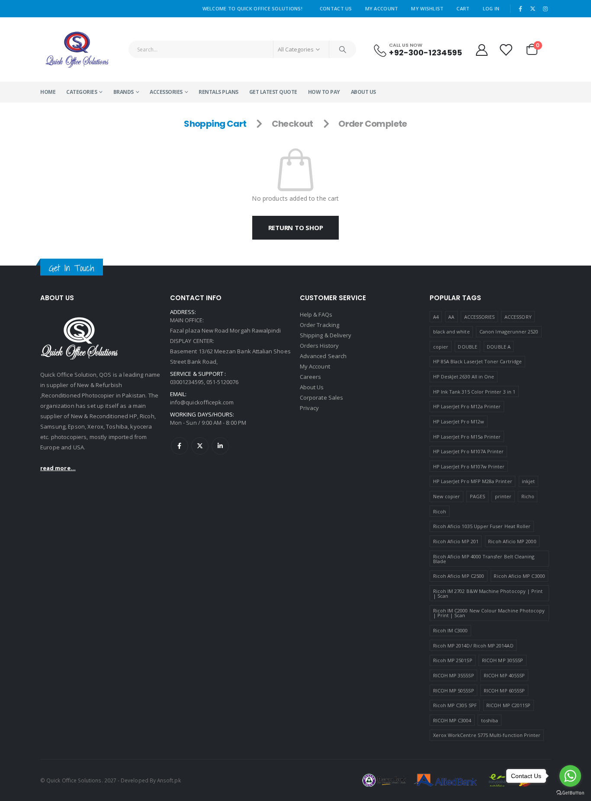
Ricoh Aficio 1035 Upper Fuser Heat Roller (482, 526)
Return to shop (295, 227)
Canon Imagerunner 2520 (508, 331)
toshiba (489, 720)
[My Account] (481, 49)
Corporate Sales (321, 397)
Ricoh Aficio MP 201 (456, 541)
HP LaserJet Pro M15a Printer (467, 436)
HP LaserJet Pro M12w (458, 421)
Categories (81, 92)
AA (451, 317)
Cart (462, 8)
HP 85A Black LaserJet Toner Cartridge (477, 361)
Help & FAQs (316, 314)
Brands (123, 92)
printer (503, 496)
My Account (381, 8)
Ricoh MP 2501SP (452, 660)
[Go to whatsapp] (570, 776)
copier (440, 346)
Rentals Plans (218, 92)
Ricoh (439, 511)
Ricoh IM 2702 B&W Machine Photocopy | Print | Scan (488, 593)
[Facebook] (520, 8)
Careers (310, 377)
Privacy (309, 408)
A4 (436, 317)
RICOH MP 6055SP (504, 690)
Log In (491, 8)
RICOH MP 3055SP (502, 660)
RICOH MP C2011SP (508, 705)
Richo (527, 496)
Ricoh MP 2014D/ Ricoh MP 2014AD (473, 645)
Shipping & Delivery (325, 335)
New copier (446, 496)
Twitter (200, 446)
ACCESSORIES (166, 92)
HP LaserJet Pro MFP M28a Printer (472, 481)
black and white (451, 331)
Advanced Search (323, 356)
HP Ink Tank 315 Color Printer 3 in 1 (474, 391)
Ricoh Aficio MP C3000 (519, 576)
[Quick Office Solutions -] (77, 49)
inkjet (528, 481)
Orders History (319, 345)
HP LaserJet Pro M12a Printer (467, 406)
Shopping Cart (215, 124)
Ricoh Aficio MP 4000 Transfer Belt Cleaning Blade (484, 558)
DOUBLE (467, 346)
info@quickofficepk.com (202, 402)
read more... (58, 468)
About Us (363, 92)
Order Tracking (319, 325)
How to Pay (324, 92)
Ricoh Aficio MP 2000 (512, 541)
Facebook (179, 446)
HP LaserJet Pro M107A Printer (468, 451)
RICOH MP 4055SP (504, 675)
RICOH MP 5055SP (453, 690)
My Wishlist (427, 8)
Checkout (292, 124)
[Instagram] (545, 8)
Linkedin (220, 446)
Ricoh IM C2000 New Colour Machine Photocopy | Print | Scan (489, 612)
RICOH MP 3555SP (453, 675)
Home (47, 92)
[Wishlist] (506, 49)
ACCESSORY (518, 317)
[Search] (342, 49)
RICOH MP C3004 (452, 720)
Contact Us (336, 8)
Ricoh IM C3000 (450, 630)
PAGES (477, 496)
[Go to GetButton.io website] (570, 792)
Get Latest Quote (273, 92)
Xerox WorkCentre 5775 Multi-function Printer (487, 735)
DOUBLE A (499, 346)
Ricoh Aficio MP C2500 (458, 576)
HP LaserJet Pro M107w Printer (469, 466)
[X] (533, 8)
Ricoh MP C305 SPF (455, 705)
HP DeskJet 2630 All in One (464, 376)
